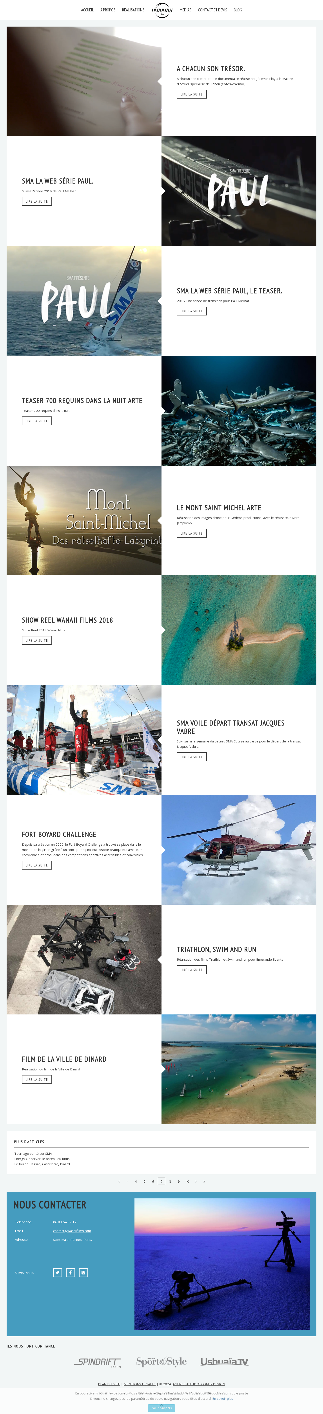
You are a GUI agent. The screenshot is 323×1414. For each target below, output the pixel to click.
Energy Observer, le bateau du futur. (42, 1158)
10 (187, 1181)
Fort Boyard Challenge (59, 834)
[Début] (118, 1181)
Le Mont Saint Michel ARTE (219, 507)
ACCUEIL (87, 10)
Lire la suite (192, 94)
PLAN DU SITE (109, 1384)
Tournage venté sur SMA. (33, 1153)
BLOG (238, 10)
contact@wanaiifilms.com (72, 1230)
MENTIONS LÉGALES (140, 1384)
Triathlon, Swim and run (216, 949)
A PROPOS (108, 10)
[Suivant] (196, 1181)
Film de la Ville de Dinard (64, 1059)
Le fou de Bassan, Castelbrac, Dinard (42, 1164)
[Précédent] (127, 1181)
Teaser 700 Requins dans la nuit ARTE (82, 400)
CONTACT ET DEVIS (212, 10)
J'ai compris (161, 1408)
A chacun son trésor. (211, 68)
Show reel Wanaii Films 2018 (67, 620)
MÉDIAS (185, 10)
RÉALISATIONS (133, 10)
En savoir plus (222, 1398)
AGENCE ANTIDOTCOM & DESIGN (199, 1384)
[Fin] (204, 1181)
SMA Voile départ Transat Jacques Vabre (231, 727)
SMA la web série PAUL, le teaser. (230, 290)
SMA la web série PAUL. (58, 181)
